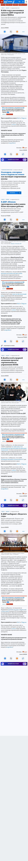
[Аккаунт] (26, 1)
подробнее (12, 143)
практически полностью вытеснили (11, 273)
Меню (1, 1)
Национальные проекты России (6, 169)
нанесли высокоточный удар (13, 295)
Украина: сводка (23, 4)
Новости (3, 4)
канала (14, 124)
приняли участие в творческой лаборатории (13, 610)
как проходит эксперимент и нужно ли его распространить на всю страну (13, 110)
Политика (7, 199)
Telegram (23, 118)
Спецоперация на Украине (9, 345)
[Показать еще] (23, 31)
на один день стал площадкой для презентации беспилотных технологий (14, 448)
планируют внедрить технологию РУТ (12, 459)
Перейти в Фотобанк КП (16, 243)
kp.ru (25, 147)
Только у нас (9, 4)
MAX (18, 118)
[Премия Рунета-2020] (13, 1)
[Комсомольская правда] (8, 2)
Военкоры (15, 4)
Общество (4, 114)
